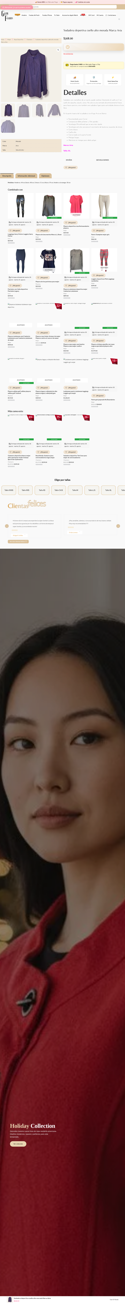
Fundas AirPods (34, 15)
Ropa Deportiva (18, 39)
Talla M (75, 490)
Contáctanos (112, 15)
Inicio (2, 39)
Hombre (24, 15)
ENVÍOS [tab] (69, 160)
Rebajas (82, 15)
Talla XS (42, 490)
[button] (58, 50)
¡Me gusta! (72, 167)
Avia (17, 145)
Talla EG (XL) (20, 150)
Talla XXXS (8, 490)
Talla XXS (25, 490)
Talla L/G (91, 490)
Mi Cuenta (100, 15)
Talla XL (108, 490)
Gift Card (91, 15)
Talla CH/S (58, 490)
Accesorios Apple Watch (70, 15)
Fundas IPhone (47, 15)
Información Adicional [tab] (26, 176)
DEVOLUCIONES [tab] (102, 160)
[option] (34, 526)
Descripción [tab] (6, 176)
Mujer (17, 15)
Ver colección (18, 1144)
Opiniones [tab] (45, 176)
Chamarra (29, 39)
